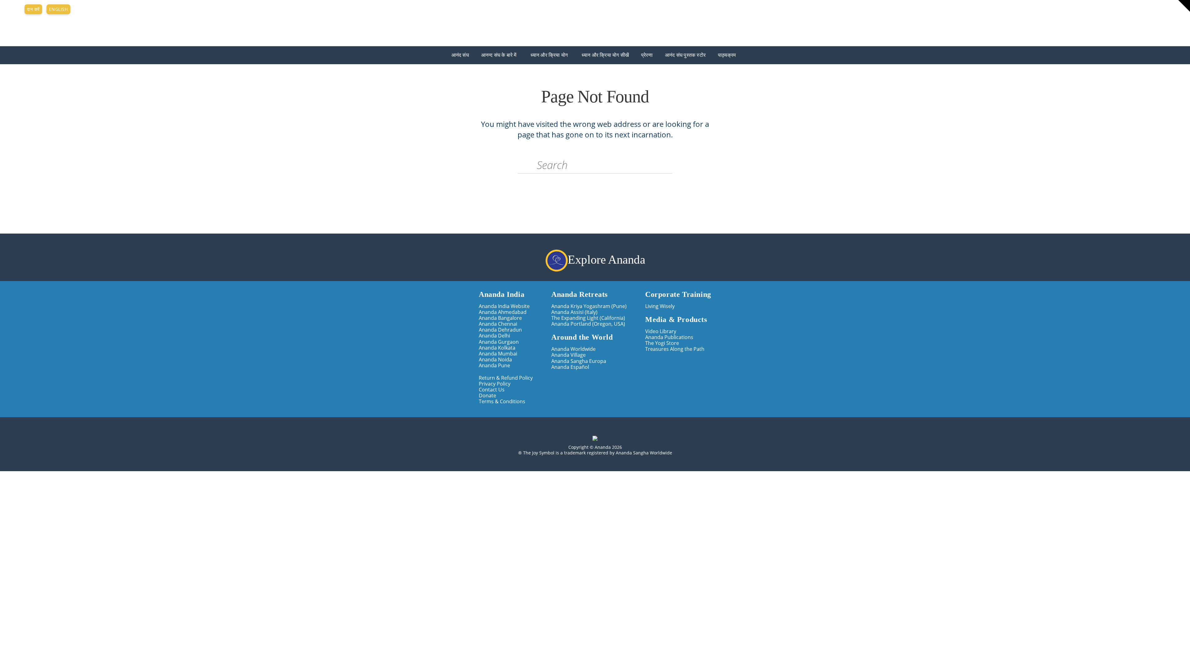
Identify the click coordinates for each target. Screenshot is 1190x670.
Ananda (9, 21)
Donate (487, 396)
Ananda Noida (495, 360)
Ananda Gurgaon (499, 342)
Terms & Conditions (502, 401)
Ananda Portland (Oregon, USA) (588, 324)
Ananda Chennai (498, 324)
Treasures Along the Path (674, 349)
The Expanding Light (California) (588, 318)
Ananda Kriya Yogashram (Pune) (589, 306)
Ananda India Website (504, 306)
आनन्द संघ (9, 26)
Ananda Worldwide (573, 349)
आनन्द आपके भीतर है (23, 31)
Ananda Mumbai (498, 354)
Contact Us (492, 390)
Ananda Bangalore (500, 318)
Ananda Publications (669, 337)
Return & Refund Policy (506, 378)
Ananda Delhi (494, 336)
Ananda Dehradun (500, 330)
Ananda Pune (494, 365)
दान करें (33, 9)
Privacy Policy (494, 384)
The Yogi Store (662, 343)
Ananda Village (568, 355)
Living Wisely (660, 306)
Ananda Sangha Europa (578, 361)
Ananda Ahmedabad (503, 312)
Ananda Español (570, 367)
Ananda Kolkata (497, 348)
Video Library (660, 331)
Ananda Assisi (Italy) (574, 312)
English (58, 9)
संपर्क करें (10, 9)
